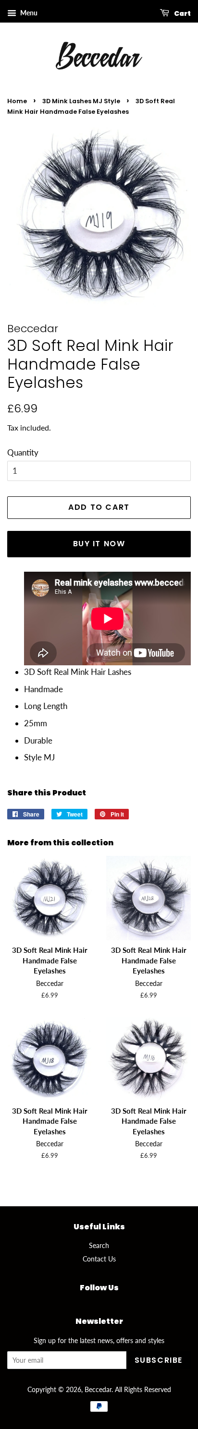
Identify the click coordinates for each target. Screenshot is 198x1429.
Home (17, 101)
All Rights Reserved (143, 1389)
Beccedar (98, 1389)
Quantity (22, 452)
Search (99, 1245)
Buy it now (99, 543)
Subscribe (159, 1360)
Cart (182, 13)
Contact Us (99, 1259)
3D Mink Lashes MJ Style (81, 101)
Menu (28, 13)
